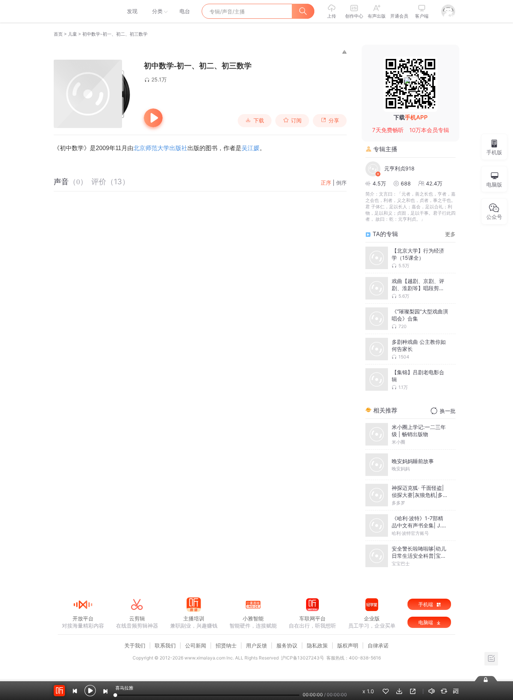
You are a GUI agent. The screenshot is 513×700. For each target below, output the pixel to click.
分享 (334, 120)
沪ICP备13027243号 (302, 658)
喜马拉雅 (83, 11)
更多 (450, 234)
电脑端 (426, 622)
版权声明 (347, 645)
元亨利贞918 (399, 168)
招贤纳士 (226, 645)
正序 (326, 182)
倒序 (341, 182)
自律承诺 (378, 645)
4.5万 (379, 183)
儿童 (72, 34)
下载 (258, 120)
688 (406, 183)
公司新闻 (195, 645)
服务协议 (286, 645)
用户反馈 (256, 645)
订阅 (296, 120)
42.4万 (434, 183)
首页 (58, 34)
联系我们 (165, 645)
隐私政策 (317, 645)
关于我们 (134, 645)
